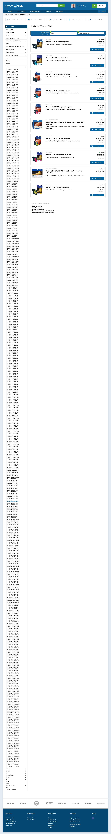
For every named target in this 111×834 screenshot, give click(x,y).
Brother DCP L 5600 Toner (13, 171)
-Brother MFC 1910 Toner (13, 618)
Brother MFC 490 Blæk (12, 495)
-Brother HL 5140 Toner (12, 370)
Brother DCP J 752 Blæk (12, 275)
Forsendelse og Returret (75, 824)
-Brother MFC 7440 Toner (13, 634)
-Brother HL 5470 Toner (12, 391)
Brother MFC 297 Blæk (12, 488)
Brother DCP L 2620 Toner (13, 149)
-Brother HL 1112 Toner (12, 290)
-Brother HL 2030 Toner (12, 305)
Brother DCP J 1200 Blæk (13, 243)
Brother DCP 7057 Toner (12, 94)
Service (8, 61)
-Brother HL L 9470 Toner (13, 469)
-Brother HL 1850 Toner (12, 301)
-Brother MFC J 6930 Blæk (13, 592)
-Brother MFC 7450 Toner (13, 636)
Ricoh (7, 781)
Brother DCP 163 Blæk (12, 193)
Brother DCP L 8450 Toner (13, 180)
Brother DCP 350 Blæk (12, 204)
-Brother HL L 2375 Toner (13, 409)
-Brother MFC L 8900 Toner (13, 759)
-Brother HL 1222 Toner (12, 298)
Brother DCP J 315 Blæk (12, 259)
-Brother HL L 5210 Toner (13, 435)
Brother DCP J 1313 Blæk (13, 249)
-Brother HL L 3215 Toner (13, 418)
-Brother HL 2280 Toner (12, 339)
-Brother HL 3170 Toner (12, 353)
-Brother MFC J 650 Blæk (12, 576)
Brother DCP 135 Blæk (12, 184)
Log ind (103, 11)
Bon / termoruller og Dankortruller (14, 46)
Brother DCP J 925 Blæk (12, 282)
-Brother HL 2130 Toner (12, 318)
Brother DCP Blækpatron (12, 181)
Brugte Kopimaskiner (74, 820)
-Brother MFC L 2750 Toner (13, 703)
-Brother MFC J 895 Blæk (12, 610)
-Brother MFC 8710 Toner (13, 657)
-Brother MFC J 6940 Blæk (13, 595)
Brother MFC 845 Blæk (12, 514)
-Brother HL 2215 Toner (12, 327)
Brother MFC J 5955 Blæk (13, 571)
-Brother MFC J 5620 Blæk (13, 560)
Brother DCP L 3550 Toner (13, 163)
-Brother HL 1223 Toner (12, 300)
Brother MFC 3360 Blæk (12, 490)
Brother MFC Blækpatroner (13, 477)
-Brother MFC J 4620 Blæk (13, 543)
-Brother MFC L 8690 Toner (13, 756)
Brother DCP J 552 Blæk (12, 267)
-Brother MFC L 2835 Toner (13, 707)
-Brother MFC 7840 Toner (13, 641)
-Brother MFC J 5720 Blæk (13, 561)
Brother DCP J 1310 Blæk (13, 248)
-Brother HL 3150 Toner (12, 350)
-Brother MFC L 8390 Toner (13, 751)
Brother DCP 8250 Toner (12, 120)
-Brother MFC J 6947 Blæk (13, 599)
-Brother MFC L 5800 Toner (13, 730)
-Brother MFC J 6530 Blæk (13, 581)
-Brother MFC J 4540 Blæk (13, 539)
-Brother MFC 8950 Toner (13, 670)
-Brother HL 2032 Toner (12, 306)
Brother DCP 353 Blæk (12, 206)
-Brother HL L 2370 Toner (13, 407)
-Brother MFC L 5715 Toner (13, 727)
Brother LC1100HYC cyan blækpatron (58, 90)
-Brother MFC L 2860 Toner (13, 709)
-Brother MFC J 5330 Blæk (13, 555)
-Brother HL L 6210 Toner (13, 439)
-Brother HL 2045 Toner (12, 313)
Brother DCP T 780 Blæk (12, 285)
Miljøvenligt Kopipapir (75, 821)
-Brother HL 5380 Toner (12, 386)
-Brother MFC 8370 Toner (13, 646)
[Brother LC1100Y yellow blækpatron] (37, 189)
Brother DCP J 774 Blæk (12, 279)
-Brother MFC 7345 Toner (13, 630)
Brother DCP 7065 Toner (12, 97)
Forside (10, 11)
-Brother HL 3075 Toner (12, 345)
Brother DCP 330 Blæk (12, 202)
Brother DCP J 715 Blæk (12, 272)
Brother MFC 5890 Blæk (12, 501)
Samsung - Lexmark (11, 789)
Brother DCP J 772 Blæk (12, 277)
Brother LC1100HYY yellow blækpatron (58, 138)
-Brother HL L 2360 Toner (13, 404)
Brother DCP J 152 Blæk (12, 258)
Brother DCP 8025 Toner (12, 102)
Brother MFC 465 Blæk (12, 493)
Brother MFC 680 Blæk (12, 508)
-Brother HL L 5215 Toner (13, 436)
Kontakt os (48, 11)
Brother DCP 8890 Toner (12, 123)
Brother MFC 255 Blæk (12, 482)
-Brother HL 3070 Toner (12, 344)
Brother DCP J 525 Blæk (12, 266)
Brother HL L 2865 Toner (12, 415)
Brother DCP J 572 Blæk (12, 271)
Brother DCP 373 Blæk (12, 210)
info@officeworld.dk (10, 823)
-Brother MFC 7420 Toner (13, 633)
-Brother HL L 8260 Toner (13, 456)
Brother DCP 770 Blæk (12, 236)
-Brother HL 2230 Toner (12, 331)
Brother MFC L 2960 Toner (13, 711)
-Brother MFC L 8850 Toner (13, 758)
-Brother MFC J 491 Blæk (12, 550)
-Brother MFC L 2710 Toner (13, 694)
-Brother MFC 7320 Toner (13, 626)
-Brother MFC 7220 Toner (13, 621)
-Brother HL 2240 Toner (12, 332)
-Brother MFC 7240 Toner (13, 625)
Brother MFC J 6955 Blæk (13, 600)
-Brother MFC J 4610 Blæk (13, 542)
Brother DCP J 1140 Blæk (13, 241)
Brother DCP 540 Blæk (12, 227)
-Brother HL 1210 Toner (12, 293)
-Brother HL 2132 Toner (12, 319)
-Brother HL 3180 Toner (12, 357)
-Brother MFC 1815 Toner (13, 617)
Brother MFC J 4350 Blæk (13, 534)
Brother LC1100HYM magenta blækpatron (59, 107)
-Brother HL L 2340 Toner (13, 399)
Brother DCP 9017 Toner (12, 128)
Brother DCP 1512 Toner (12, 72)
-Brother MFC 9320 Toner (13, 678)
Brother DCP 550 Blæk (12, 228)
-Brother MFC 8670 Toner (13, 655)
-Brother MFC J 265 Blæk (12, 524)
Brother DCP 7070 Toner (12, 98)
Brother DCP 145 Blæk (12, 186)
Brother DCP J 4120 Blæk (13, 262)
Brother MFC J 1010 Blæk (13, 519)
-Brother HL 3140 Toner (12, 347)
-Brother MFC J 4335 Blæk (13, 530)
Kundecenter (59, 11)
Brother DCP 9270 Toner (12, 134)
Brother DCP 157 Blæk (12, 191)
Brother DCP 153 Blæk (12, 189)
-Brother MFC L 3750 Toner (13, 719)
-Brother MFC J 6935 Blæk (13, 594)
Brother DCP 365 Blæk (12, 209)
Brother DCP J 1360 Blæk (13, 253)
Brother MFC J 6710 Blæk (13, 584)
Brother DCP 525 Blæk (12, 222)
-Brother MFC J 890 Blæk (12, 608)
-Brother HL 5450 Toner (12, 389)
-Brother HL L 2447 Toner (13, 413)
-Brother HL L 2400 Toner (13, 410)
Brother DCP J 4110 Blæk (13, 261)
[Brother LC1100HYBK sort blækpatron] (37, 76)
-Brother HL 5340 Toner (12, 381)
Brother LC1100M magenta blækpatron (58, 155)
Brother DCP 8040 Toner (12, 103)
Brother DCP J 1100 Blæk (13, 240)
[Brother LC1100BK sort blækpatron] (37, 44)
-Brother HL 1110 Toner (12, 288)
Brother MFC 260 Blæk (12, 483)
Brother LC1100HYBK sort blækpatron (58, 74)
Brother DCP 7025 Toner (12, 84)
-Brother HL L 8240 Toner (13, 452)
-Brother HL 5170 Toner (12, 373)
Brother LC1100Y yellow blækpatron (57, 187)
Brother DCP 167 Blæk (12, 196)
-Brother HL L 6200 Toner (13, 438)
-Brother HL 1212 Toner (12, 297)
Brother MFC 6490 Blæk (12, 504)
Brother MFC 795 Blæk (12, 513)
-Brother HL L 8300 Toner (13, 457)
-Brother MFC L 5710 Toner (13, 725)
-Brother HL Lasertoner (12, 287)
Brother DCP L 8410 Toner (13, 178)
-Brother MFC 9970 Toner (13, 691)
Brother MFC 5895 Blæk (12, 503)
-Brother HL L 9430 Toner (13, 467)
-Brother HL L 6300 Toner (13, 443)
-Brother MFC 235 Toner (12, 620)
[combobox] (91, 33)
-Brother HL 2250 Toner (12, 334)
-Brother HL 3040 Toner (12, 340)
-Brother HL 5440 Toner (12, 387)
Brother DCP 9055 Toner (12, 132)
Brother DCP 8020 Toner (12, 100)
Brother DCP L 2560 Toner (13, 147)
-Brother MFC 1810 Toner (13, 615)
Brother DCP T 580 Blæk (12, 284)
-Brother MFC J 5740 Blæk (13, 565)
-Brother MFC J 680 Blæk (12, 587)
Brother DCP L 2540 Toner (13, 144)
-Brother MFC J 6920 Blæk (13, 591)
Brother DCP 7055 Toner (12, 92)
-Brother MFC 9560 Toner (13, 690)
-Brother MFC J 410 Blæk (12, 526)
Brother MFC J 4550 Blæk (13, 540)
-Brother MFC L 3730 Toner (13, 716)
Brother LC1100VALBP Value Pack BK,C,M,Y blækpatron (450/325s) (64, 172)
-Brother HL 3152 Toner (12, 352)
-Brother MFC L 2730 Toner (13, 699)
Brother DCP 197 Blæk (12, 201)
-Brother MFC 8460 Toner (13, 651)
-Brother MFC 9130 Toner (13, 673)
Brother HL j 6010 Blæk (12, 474)
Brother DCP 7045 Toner (12, 90)
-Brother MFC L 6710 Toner (13, 737)
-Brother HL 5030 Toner (12, 363)
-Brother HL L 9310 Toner (13, 465)
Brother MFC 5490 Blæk (12, 498)
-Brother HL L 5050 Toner (13, 430)
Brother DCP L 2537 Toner (13, 142)
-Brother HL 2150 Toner (12, 324)
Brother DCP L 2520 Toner (13, 139)
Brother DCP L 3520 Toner (13, 160)
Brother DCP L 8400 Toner (13, 176)
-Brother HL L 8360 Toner (13, 461)
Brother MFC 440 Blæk (12, 491)
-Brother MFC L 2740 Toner (13, 701)
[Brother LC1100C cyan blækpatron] (37, 60)
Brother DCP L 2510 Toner (13, 137)
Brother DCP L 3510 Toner (13, 155)
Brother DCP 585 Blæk (12, 232)
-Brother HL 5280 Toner (12, 379)
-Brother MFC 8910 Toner (13, 668)
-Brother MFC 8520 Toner (13, 654)
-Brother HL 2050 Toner (12, 314)
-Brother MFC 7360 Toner (13, 631)
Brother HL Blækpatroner (12, 470)
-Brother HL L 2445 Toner (13, 412)
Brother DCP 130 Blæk (12, 183)
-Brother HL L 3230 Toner (13, 422)
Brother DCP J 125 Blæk (12, 245)
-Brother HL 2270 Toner (12, 335)
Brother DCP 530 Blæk (12, 223)
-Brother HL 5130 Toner (12, 368)
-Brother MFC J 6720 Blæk (13, 586)
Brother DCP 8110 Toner (12, 115)
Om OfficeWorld (21, 11)
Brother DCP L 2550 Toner (13, 145)
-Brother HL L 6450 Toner (13, 449)
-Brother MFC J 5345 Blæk (13, 558)
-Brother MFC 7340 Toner (13, 628)
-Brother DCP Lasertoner (12, 69)
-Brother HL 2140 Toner (12, 322)
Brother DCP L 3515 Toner (13, 157)
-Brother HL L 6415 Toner (13, 448)
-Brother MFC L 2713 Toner (13, 696)
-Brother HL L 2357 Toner (13, 402)
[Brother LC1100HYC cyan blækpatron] (37, 92)
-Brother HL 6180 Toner (12, 392)
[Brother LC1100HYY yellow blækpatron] (37, 140)
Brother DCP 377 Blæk (12, 214)
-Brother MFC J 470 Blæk (12, 545)
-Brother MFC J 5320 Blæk (13, 553)
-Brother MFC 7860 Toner (13, 643)
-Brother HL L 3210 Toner (13, 417)
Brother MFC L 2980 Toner (13, 712)
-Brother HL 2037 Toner (12, 310)
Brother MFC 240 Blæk (12, 478)
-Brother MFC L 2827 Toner (13, 706)
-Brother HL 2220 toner (12, 329)
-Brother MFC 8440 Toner (13, 649)
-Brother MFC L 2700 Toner (13, 693)
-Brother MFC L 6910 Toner (13, 743)
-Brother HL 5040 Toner (12, 365)
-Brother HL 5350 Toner (12, 383)
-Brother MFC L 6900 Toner (13, 742)
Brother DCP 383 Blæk (12, 215)
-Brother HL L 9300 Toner (13, 464)
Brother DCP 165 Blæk (12, 194)
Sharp (7, 783)
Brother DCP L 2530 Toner (13, 141)
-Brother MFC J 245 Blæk (12, 522)
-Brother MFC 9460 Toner (13, 686)
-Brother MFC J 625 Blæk (12, 574)
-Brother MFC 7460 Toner (13, 638)
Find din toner (9, 29)
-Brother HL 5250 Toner (12, 376)
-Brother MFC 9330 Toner (13, 680)
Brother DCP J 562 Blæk (12, 269)
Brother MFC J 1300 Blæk (13, 521)
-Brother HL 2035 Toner (12, 308)
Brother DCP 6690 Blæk (12, 233)
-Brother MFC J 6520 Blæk (13, 579)
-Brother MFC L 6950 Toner (13, 746)
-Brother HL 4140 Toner (12, 358)
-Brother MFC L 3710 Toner (13, 714)
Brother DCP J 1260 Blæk (13, 246)
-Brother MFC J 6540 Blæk (13, 582)
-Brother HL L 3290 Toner (13, 426)
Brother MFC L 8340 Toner (13, 750)
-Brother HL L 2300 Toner (13, 394)
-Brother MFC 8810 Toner (13, 659)
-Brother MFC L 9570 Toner (13, 763)
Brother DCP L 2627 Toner (13, 150)
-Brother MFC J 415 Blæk (12, 527)
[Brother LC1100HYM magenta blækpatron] (37, 109)
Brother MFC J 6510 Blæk (13, 578)
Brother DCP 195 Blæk (12, 199)
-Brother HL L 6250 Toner (13, 441)
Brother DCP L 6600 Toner (13, 175)
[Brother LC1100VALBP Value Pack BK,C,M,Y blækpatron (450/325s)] (37, 173)
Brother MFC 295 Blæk (12, 487)
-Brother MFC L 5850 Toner (13, 732)
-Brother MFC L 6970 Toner (13, 748)
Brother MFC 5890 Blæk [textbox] (84, 33)
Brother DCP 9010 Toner (12, 124)
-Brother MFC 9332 (11, 681)
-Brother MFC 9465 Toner (13, 688)
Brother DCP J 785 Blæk (12, 280)
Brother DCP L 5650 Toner (13, 173)
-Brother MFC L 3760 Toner (13, 720)
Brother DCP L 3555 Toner (13, 165)
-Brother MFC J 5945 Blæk (13, 569)
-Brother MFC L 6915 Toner (13, 745)
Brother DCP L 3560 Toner (13, 167)
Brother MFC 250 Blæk (12, 480)
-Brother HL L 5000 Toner (13, 428)
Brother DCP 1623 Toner (12, 79)
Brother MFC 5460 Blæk (12, 496)
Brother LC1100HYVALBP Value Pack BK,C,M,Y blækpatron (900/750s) (65, 123)
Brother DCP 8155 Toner (12, 118)
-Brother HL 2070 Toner (12, 316)
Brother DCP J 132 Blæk (12, 251)
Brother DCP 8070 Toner (12, 110)
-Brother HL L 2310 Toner (13, 396)
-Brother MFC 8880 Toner (13, 665)
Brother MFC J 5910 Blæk (13, 566)
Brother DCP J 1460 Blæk (13, 256)
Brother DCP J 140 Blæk (12, 254)
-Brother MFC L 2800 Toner (13, 704)
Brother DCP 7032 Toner (12, 87)
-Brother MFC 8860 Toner (13, 662)
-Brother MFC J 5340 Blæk (13, 556)
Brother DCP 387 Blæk (12, 219)
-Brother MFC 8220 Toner (13, 644)
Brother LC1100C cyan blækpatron (57, 58)
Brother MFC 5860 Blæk (12, 500)
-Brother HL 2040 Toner (12, 311)
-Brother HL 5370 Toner (12, 384)
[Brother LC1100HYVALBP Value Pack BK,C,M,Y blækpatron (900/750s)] (37, 124)
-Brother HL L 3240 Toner (13, 423)
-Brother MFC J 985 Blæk (12, 612)
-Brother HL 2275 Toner (12, 337)
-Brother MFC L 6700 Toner (13, 735)
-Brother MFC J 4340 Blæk (13, 532)
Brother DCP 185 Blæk (12, 197)
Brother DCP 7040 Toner (12, 89)
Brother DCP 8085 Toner (12, 113)
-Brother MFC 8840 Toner (13, 660)
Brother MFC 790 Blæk (12, 511)
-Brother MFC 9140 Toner (13, 675)
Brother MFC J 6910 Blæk (13, 589)
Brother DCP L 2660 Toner (13, 152)
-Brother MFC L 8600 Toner (13, 753)
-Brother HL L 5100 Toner (13, 431)
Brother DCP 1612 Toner (12, 76)
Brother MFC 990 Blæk (12, 517)
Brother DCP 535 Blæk (12, 225)
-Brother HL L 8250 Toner (13, 454)
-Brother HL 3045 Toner (12, 342)
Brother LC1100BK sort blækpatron (57, 42)
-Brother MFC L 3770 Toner (13, 722)
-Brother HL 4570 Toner (12, 361)
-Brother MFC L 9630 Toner (13, 764)
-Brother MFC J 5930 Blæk (13, 568)
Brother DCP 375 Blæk (12, 212)
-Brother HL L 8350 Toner (13, 459)
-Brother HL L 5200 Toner (13, 433)
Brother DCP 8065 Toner (12, 108)
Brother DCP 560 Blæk (12, 230)
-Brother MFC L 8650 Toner (13, 755)
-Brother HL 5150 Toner (12, 371)
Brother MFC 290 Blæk (12, 485)
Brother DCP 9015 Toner (12, 126)
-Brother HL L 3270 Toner (13, 425)
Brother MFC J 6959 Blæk (13, 604)
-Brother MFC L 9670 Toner (13, 766)
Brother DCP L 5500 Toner (13, 168)
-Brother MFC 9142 (11, 677)
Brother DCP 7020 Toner (12, 82)
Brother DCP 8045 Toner (12, 105)
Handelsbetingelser (35, 11)
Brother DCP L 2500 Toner (13, 136)
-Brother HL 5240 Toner (12, 374)
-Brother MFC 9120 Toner (13, 672)
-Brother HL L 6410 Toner (13, 446)
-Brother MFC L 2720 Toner (13, 698)
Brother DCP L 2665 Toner (13, 154)
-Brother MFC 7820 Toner (13, 639)
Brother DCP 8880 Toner (12, 121)
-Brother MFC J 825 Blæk (12, 605)
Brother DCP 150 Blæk (12, 188)
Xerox (7, 787)
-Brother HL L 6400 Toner (13, 444)
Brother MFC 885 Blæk (12, 516)
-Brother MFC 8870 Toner (13, 664)
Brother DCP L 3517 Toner (13, 158)
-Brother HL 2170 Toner (12, 326)
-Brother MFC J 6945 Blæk (13, 597)
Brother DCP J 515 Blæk (12, 264)
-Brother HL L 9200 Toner (13, 462)
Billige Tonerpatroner (74, 818)
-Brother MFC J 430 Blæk (12, 529)
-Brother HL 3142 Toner (12, 348)
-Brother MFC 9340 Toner (13, 683)
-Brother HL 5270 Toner (12, 378)
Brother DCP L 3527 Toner (13, 162)
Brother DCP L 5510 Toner (13, 170)
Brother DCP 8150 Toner (12, 116)
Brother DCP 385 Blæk (12, 217)
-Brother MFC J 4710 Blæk (13, 547)
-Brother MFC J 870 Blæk (12, 607)
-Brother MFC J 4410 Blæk (13, 535)
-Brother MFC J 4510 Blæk (13, 537)
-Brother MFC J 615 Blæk (12, 573)
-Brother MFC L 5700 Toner (13, 724)
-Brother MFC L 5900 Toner (13, 733)
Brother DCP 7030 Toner (12, 85)
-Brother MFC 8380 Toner (13, 647)
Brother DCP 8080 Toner (12, 111)
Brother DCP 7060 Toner (12, 95)
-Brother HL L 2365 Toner (13, 405)
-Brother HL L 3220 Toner (13, 420)
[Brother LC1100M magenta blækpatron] (37, 157)
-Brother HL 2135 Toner (12, 321)
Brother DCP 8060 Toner (12, 107)
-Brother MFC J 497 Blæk (12, 552)
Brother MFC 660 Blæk (12, 506)
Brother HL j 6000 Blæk (12, 472)
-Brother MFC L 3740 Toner (13, 717)
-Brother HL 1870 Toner (12, 303)
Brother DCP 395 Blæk (12, 220)
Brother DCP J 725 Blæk (12, 274)
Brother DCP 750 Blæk (12, 235)
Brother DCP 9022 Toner (12, 131)
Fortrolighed (72, 826)
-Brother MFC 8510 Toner (13, 652)
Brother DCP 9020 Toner (12, 129)
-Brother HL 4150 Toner (12, 360)
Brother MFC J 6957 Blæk (13, 602)
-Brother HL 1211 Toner (12, 295)
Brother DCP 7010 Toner (12, 81)
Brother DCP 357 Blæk (12, 207)
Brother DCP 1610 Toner (12, 74)
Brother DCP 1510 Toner (12, 71)
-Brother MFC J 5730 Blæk (13, 563)
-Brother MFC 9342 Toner (13, 685)
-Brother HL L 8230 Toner (13, 451)
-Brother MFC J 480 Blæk (12, 548)
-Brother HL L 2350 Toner (13, 400)
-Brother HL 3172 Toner (12, 355)
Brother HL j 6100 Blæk (12, 475)
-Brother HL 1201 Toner (12, 292)
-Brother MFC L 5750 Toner (13, 729)
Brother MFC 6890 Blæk (12, 509)
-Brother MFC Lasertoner (12, 613)
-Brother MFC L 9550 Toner (13, 761)
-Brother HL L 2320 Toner (13, 397)
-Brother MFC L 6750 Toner (13, 738)
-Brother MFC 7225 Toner (13, 623)
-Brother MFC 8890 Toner (13, 667)
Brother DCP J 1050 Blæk (13, 238)
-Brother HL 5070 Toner (12, 366)
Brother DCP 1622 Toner (12, 77)
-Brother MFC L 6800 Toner (13, 740)
